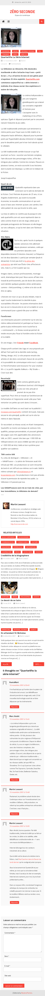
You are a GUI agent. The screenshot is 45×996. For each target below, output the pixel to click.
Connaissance (23, 542)
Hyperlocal (18, 547)
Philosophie (25, 597)
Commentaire (10, 933)
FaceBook (33, 342)
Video (15, 54)
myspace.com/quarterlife (11, 411)
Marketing (6, 629)
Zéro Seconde (22, 11)
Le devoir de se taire (11, 600)
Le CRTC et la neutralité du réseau (8, 664)
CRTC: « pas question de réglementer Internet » (39, 664)
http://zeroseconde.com (19, 524)
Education (6, 547)
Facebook (5, 51)
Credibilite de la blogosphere (15, 555)
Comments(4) (16, 63)
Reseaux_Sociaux (27, 51)
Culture (35, 542)
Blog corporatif (8, 537)
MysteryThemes (26, 993)
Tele (40, 51)
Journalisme (6, 552)
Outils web (28, 552)
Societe (38, 552)
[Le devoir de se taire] (22, 588)
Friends (20, 342)
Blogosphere (24, 537)
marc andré (14, 716)
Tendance (5, 54)
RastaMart (14, 682)
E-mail (7, 966)
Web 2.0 (24, 54)
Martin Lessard (18, 504)
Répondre (14, 707)
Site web (8, 975)
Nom (7, 956)
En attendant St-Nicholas (13, 633)
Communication (8, 542)
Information (31, 547)
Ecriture (5, 597)
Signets (33, 629)
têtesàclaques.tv (24, 471)
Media (15, 51)
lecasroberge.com (8, 475)
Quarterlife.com (33, 79)
